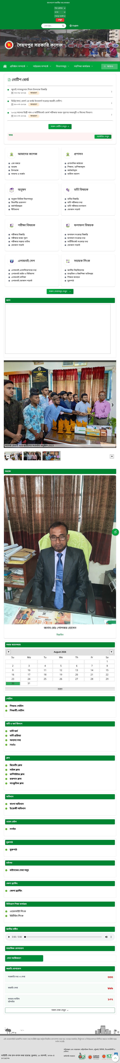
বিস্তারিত (60, 635)
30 (13, 683)
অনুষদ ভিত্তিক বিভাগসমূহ (22, 199)
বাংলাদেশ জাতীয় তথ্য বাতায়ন (58, 3)
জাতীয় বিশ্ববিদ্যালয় (75, 270)
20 (76, 674)
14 (92, 670)
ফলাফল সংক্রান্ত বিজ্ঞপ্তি (77, 234)
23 (13, 679)
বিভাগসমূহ (61, 66)
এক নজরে (15, 163)
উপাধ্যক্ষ (14, 170)
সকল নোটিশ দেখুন (59, 126)
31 (29, 683)
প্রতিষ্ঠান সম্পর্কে (18, 66)
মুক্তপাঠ (70, 280)
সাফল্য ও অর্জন (18, 174)
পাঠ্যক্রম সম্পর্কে (41, 66)
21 (92, 674)
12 (61, 670)
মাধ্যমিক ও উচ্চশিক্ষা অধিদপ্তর (80, 273)
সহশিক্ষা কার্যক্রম (82, 66)
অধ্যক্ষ (14, 167)
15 (107, 670)
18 (45, 674)
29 (107, 679)
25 (45, 679)
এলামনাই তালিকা (18, 277)
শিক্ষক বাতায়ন (73, 277)
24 (29, 679)
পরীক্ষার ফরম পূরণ (19, 238)
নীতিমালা (15, 209)
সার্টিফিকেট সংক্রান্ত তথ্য (77, 241)
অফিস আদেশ (73, 174)
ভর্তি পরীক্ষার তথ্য (74, 202)
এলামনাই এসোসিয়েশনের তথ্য (23, 270)
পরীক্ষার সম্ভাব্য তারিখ (20, 241)
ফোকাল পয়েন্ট (73, 209)
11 (45, 670)
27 (76, 679)
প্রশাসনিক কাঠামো (75, 163)
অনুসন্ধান (63, 25)
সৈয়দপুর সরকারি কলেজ (40, 45)
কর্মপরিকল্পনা (16, 206)
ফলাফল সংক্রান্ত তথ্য (76, 238)
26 (61, 679)
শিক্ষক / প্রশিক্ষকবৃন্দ (76, 167)
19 (61, 674)
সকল (60, 689)
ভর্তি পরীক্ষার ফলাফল (76, 206)
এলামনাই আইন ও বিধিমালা (22, 273)
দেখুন (60, 20)
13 (76, 670)
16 (13, 674)
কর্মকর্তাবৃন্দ (72, 170)
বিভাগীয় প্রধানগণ (18, 202)
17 (29, 674)
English (75, 26)
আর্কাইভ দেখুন (103, 136)
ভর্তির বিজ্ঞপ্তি (73, 199)
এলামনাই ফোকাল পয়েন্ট (21, 280)
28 (92, 679)
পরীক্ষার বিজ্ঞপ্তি (18, 234)
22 (107, 674)
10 (29, 670)
